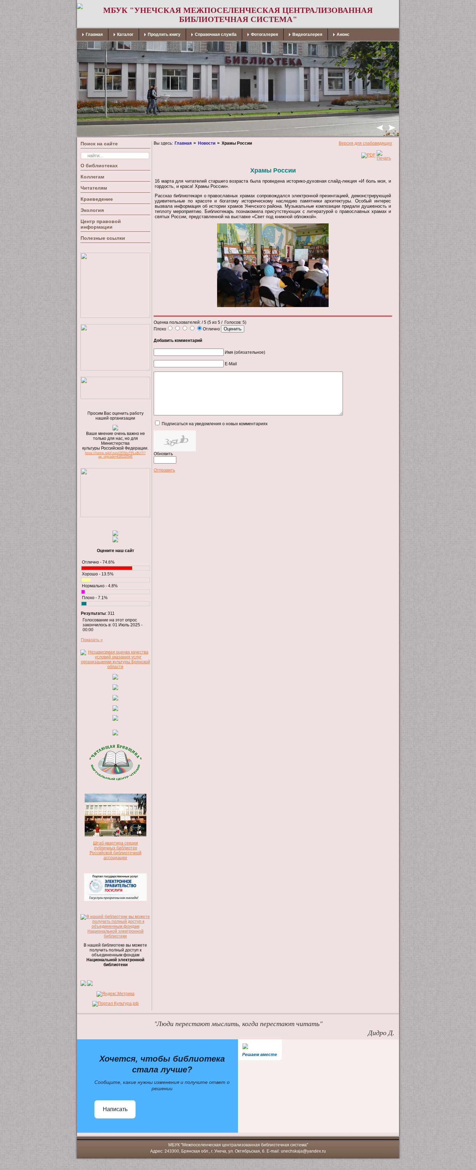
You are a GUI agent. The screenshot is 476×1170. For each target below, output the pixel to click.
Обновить (163, 453)
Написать (115, 1109)
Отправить (164, 470)
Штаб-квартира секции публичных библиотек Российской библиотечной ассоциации (115, 850)
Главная (183, 143)
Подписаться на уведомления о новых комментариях (215, 423)
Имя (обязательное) (245, 352)
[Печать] (384, 158)
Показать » (92, 639)
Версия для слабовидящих (365, 143)
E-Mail (231, 363)
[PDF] (368, 155)
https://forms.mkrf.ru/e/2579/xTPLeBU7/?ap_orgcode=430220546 (115, 454)
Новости (206, 143)
